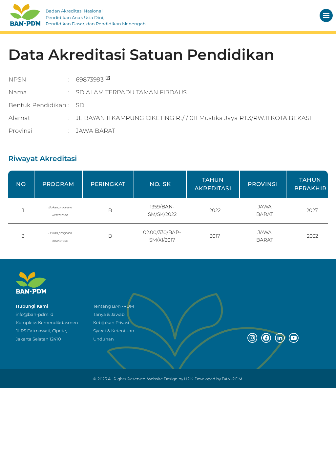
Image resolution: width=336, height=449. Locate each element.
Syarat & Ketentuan (113, 330)
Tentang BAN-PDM (113, 306)
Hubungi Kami (32, 306)
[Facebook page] (266, 338)
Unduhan (103, 339)
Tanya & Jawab (109, 314)
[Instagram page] (252, 338)
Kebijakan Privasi (111, 322)
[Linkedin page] (280, 338)
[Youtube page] (294, 338)
